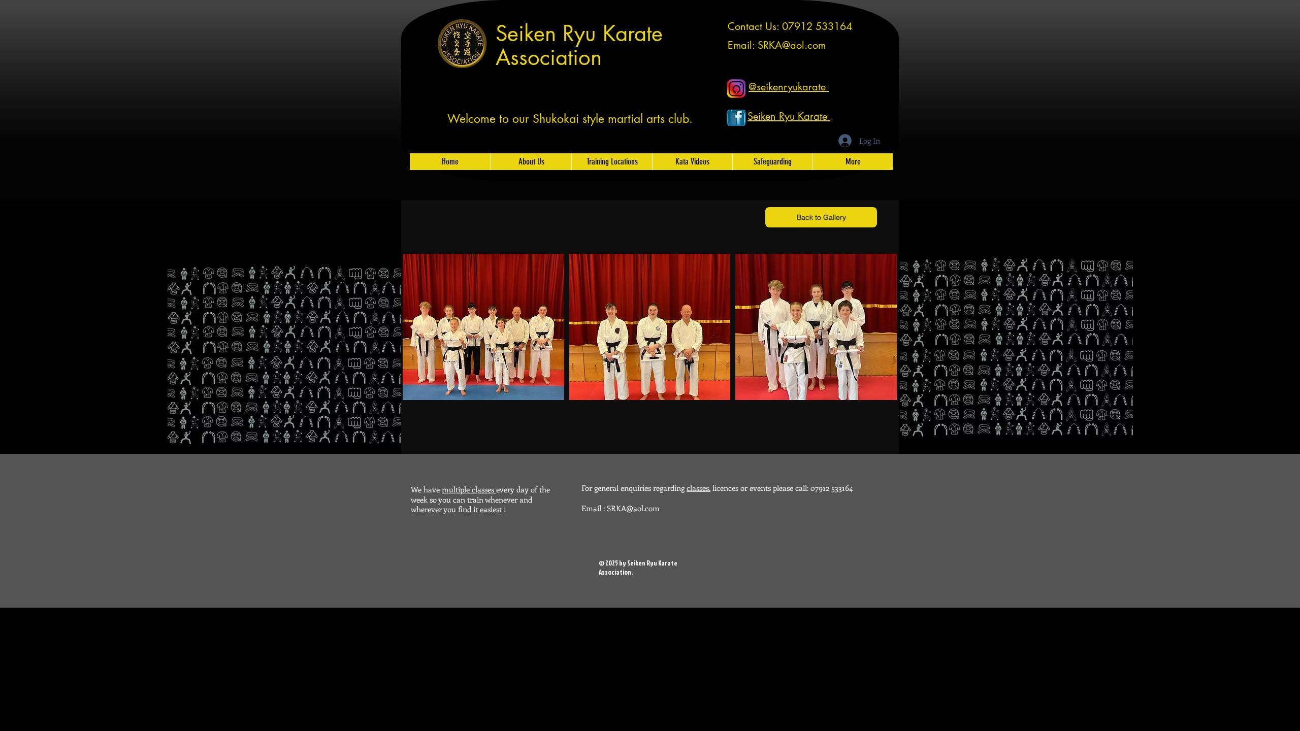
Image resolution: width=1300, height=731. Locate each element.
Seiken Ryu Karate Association (579, 45)
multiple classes (469, 489)
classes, (698, 488)
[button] (483, 327)
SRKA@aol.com (792, 45)
